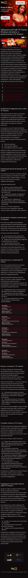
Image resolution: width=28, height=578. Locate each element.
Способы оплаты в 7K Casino (12, 98)
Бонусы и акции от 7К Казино (12, 96)
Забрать (5, 17)
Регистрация (20, 2)
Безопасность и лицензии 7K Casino (14, 94)
